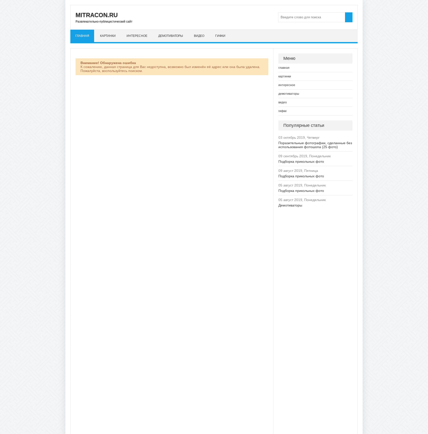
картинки (108, 36)
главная (82, 36)
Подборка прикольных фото (301, 161)
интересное (137, 36)
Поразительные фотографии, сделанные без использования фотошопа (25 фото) (315, 145)
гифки (220, 36)
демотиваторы (170, 36)
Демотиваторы (290, 205)
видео (199, 36)
